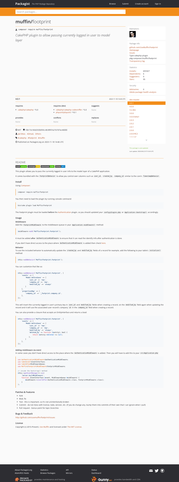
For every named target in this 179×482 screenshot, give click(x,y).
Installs (132, 71)
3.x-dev (132, 110)
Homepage (134, 50)
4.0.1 (131, 103)
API (67, 470)
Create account (141, 3)
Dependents (134, 74)
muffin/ (23, 21)
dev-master (134, 99)
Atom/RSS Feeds (22, 473)
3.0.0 (131, 113)
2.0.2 (131, 123)
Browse (112, 3)
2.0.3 (131, 120)
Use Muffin (44, 427)
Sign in (158, 3)
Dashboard (96, 473)
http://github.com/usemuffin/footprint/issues (35, 417)
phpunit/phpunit (63, 112)
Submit (125, 3)
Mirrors (69, 473)
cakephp (22, 138)
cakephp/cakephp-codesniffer (69, 109)
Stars (131, 79)
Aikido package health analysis (142, 92)
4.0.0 (131, 106)
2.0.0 (131, 130)
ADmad (30, 134)
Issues (132, 53)
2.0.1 (131, 127)
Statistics (44, 470)
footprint (33, 138)
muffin (42, 138)
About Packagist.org (23, 470)
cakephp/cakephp (25, 109)
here (103, 243)
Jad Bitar (21, 134)
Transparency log (137, 61)
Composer (25, 185)
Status (94, 470)
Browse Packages (47, 473)
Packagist (22, 4)
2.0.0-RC (133, 137)
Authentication (64, 212)
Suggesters (134, 76)
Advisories (134, 89)
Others (38, 134)
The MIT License (74, 427)
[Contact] (151, 470)
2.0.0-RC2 (133, 133)
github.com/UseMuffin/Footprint (143, 47)
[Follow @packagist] (157, 470)
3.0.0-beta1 (134, 116)
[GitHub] (162, 470)
